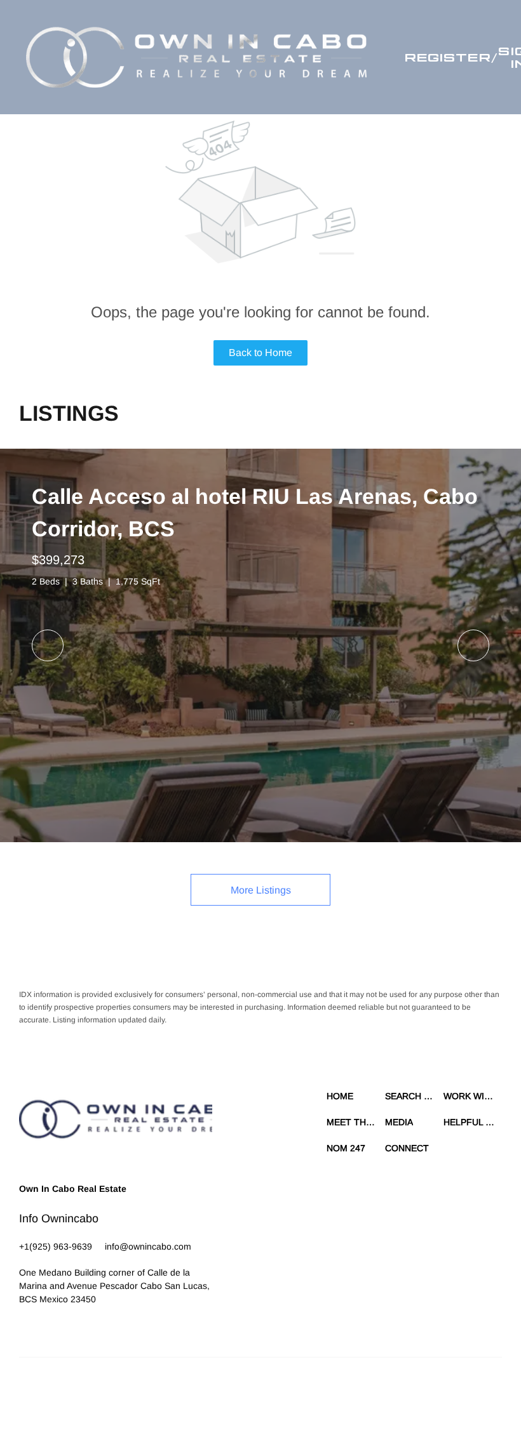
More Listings (261, 890)
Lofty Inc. (77, 1389)
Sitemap (199, 1401)
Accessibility (240, 1401)
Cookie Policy (329, 1389)
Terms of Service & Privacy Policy (242, 1389)
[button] (196, 57)
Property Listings (462, 1389)
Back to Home (260, 352)
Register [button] (448, 57)
